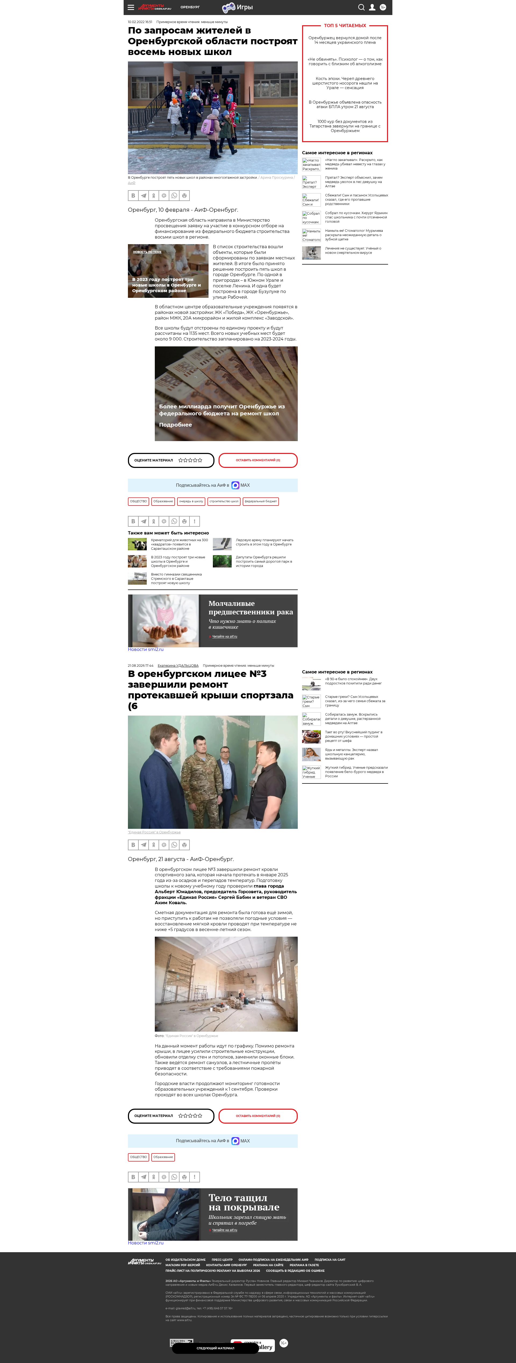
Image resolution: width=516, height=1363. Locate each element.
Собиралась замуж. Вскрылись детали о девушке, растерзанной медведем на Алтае (353, 718)
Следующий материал (215, 1348)
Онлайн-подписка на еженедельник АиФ (274, 1260)
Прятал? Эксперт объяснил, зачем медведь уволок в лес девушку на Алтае (353, 181)
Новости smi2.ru (146, 649)
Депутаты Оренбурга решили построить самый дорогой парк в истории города (264, 561)
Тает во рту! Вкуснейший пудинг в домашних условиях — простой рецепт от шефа (353, 736)
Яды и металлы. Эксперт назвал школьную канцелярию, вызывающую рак (351, 754)
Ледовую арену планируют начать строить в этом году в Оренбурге (264, 542)
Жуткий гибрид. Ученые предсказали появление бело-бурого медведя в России (356, 771)
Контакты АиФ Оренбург (226, 1265)
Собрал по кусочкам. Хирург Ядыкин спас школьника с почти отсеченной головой (356, 217)
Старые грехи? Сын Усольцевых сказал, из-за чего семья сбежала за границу (355, 701)
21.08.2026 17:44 (140, 666)
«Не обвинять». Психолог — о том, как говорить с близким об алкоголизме (345, 61)
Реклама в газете (304, 1265)
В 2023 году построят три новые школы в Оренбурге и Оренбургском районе (178, 561)
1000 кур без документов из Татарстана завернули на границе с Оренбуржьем (345, 126)
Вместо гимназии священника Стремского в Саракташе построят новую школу (176, 578)
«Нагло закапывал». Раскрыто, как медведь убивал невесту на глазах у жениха (355, 164)
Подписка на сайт (330, 1260)
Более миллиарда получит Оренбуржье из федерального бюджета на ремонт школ (222, 410)
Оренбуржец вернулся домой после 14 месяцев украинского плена (345, 40)
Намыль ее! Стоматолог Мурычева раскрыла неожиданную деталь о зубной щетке (354, 235)
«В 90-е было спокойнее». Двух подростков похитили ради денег (353, 681)
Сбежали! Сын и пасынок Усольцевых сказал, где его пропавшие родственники (356, 199)
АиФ (131, 183)
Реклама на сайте (268, 1265)
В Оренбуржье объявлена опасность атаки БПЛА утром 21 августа (345, 104)
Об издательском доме (186, 1260)
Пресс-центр (222, 1260)
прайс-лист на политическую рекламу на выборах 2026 (213, 1271)
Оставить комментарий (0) (258, 460)
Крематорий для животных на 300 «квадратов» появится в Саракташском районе (179, 544)
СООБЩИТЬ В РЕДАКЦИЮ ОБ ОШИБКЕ (295, 1271)
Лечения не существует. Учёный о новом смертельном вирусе (353, 250)
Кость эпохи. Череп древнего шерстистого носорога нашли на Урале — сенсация (345, 83)
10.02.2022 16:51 (140, 22)
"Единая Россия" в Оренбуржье (154, 832)
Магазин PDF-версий (183, 1265)
